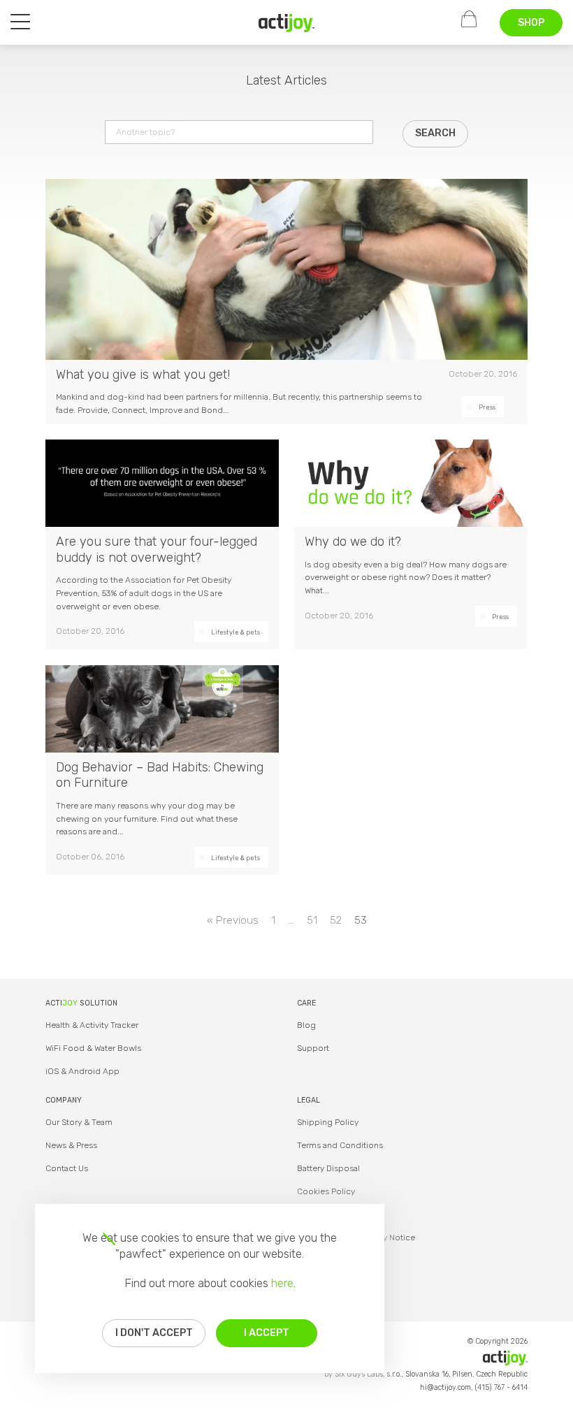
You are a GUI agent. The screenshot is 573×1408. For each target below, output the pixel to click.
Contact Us (66, 1168)
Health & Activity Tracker (91, 1025)
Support (313, 1048)
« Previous (233, 920)
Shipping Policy (327, 1122)
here (282, 1283)
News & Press (71, 1145)
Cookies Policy (326, 1191)
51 (312, 920)
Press (487, 407)
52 (336, 920)
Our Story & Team (79, 1122)
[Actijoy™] (286, 23)
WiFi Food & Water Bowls (93, 1048)
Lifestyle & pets (235, 632)
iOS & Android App (82, 1071)
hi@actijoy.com (445, 1387)
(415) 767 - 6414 (501, 1387)
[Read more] (286, 301)
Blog (306, 1025)
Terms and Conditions (340, 1145)
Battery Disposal (328, 1168)
